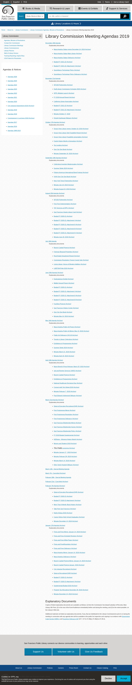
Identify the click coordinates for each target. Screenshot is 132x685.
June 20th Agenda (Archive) (54, 272)
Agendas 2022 (12, 93)
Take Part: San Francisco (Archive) (65, 509)
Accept (123, 678)
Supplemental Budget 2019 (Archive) (65, 586)
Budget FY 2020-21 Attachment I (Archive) (67, 500)
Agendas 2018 (12, 114)
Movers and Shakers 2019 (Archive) (65, 443)
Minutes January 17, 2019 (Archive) (65, 452)
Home (3, 30)
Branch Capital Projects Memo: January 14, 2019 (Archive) (72, 561)
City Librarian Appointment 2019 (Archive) (21, 106)
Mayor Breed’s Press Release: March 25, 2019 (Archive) (72, 366)
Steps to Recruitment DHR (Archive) (65, 573)
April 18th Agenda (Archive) (54, 360)
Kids (99, 2)
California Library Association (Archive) (66, 101)
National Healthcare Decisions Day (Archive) (68, 383)
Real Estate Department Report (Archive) (67, 256)
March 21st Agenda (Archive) (54, 400)
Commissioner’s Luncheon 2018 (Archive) (21, 118)
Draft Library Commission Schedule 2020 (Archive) (70, 89)
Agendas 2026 (12, 76)
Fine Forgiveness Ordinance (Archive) (66, 418)
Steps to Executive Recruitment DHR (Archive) (68, 406)
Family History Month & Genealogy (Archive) (68, 141)
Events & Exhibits (89, 8)
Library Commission (21, 30)
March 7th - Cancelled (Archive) (55, 473)
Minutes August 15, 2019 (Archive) (65, 189)
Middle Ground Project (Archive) (64, 283)
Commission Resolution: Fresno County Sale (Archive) (71, 260)
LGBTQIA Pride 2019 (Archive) (63, 268)
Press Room (73, 668)
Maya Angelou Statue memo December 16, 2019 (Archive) (72, 49)
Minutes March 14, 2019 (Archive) (64, 460)
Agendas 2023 (12, 89)
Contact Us (87, 668)
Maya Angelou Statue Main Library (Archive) (68, 53)
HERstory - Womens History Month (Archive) (68, 439)
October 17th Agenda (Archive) (55, 122)
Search (21, 16)
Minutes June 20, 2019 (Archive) (64, 237)
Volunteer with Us (66, 651)
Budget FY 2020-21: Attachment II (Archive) (67, 224)
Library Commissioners (11, 48)
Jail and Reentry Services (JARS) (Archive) (67, 371)
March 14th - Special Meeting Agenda (57, 469)
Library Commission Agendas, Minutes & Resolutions (47, 30)
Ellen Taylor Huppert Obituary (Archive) (66, 465)
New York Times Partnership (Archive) (66, 181)
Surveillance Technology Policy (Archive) (67, 70)
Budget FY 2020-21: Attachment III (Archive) (68, 229)
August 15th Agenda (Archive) (54, 193)
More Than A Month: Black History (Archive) (67, 504)
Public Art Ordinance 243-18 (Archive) (66, 335)
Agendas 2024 (12, 85)
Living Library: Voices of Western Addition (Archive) (70, 264)
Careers (61, 668)
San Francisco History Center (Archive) (66, 308)
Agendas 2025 (12, 81)
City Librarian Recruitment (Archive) (65, 569)
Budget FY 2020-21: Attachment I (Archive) (67, 220)
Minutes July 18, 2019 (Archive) (64, 185)
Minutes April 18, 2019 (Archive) (64, 356)
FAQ (115, 668)
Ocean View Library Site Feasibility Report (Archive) (70, 133)
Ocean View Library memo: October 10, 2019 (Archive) (71, 128)
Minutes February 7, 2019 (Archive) (65, 391)
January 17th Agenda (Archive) (55, 525)
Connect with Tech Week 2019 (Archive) (66, 387)
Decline (108, 678)
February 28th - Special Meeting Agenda (58, 477)
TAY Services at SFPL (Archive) (64, 208)
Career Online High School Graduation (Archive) (69, 517)
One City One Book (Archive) (63, 149)
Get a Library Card (121, 2)
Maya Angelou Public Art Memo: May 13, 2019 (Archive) (71, 331)
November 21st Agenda (52, 78)
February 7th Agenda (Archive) (55, 486)
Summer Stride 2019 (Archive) (63, 168)
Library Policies (9, 50)
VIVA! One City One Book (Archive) (65, 176)
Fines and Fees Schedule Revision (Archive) (68, 536)
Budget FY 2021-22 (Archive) (63, 62)
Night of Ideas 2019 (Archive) (63, 513)
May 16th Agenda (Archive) (54, 320)
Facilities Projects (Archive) (62, 304)
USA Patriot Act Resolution (12, 58)
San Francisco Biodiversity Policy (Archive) (67, 431)
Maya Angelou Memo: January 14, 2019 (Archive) (69, 552)
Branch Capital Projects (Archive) (64, 247)
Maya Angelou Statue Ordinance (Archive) (67, 57)
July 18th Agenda (50, 241)
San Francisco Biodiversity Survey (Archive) (68, 427)
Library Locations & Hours (67, 23)
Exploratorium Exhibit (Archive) (64, 279)
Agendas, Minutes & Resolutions (14, 40)
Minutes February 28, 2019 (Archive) (65, 456)
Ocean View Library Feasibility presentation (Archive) (71, 137)
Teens (107, 2)
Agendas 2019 (12, 110)
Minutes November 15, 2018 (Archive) (66, 594)
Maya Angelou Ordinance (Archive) (65, 556)
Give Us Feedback (94, 651)
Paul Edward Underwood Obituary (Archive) (68, 395)
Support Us (38, 651)
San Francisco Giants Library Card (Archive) (68, 212)
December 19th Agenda (53, 43)
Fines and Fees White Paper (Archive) (66, 540)
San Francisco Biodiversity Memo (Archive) (67, 423)
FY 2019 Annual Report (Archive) (64, 97)
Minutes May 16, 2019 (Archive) (64, 316)
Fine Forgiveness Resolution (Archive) (66, 414)
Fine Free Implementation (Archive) (65, 204)
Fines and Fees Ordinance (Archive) (65, 548)
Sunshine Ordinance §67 (71, 619)
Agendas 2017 (12, 122)
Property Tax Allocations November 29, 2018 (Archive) (71, 590)
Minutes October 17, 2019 (62, 114)
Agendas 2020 (12, 101)
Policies (50, 668)
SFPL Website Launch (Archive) (64, 93)
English (6, 2)
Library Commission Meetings (13, 45)
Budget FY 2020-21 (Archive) (63, 216)
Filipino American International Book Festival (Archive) (71, 172)
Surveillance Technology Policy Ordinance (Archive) (70, 74)
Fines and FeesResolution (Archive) (65, 544)
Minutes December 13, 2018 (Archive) (66, 521)
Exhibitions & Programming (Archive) (65, 343)
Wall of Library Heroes (11, 53)
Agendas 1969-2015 (14, 130)
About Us (10, 30)
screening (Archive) (64, 448)
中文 (25, 2)
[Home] (8, 12)
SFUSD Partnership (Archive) (63, 85)
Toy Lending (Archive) (61, 145)
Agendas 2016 (12, 126)
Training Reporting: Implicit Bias (14, 56)
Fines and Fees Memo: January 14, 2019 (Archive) (70, 532)
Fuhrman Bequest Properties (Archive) (66, 252)
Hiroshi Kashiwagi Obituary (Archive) (65, 118)
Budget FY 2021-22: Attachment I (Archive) (67, 66)
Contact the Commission (12, 43)
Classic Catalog (102, 668)
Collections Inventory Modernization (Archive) (68, 164)
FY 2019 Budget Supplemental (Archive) (67, 435)
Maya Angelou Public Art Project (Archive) (67, 327)
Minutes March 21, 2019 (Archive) (64, 352)
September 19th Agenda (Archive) (56, 158)
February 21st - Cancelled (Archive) (56, 481)
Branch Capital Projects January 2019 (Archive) (69, 565)
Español (16, 2)
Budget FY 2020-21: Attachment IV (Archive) (68, 233)
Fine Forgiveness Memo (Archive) (64, 410)
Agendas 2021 (12, 97)
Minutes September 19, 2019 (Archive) (66, 153)
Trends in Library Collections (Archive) (66, 339)
